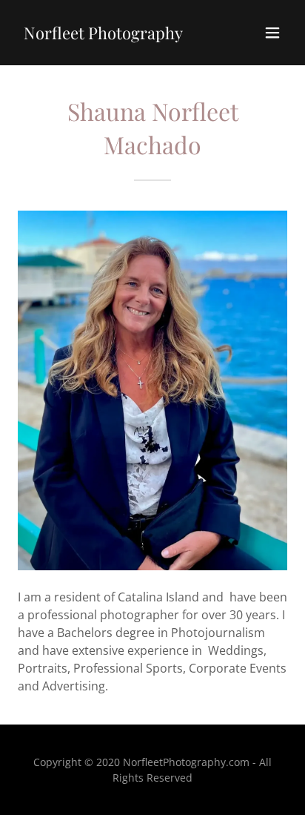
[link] (103, 35)
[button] (272, 32)
